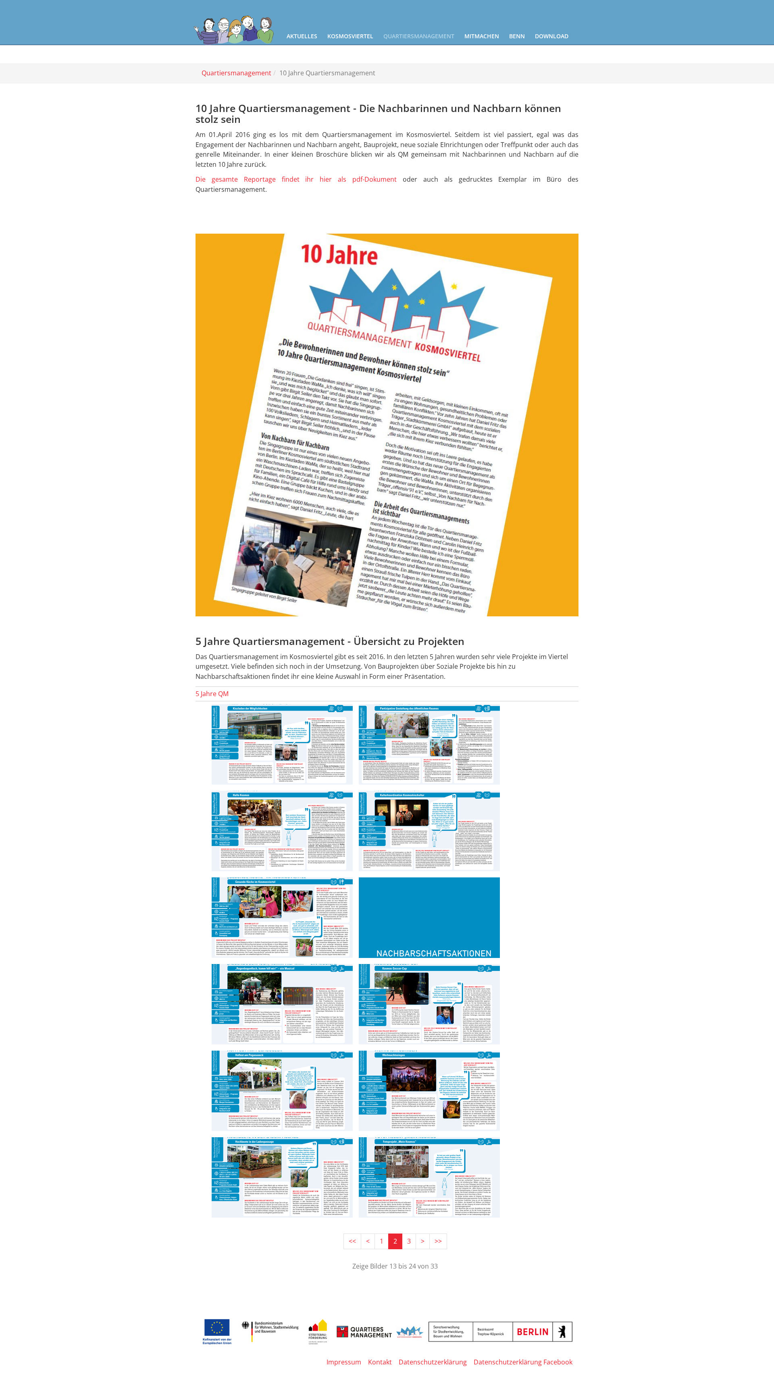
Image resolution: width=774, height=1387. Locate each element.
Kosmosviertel (350, 36)
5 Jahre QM (212, 693)
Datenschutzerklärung (433, 1362)
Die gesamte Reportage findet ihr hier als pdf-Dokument (299, 179)
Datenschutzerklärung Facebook (523, 1362)
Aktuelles (302, 36)
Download (551, 36)
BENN (517, 36)
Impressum (344, 1362)
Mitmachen (481, 36)
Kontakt (380, 1362)
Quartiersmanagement (418, 36)
